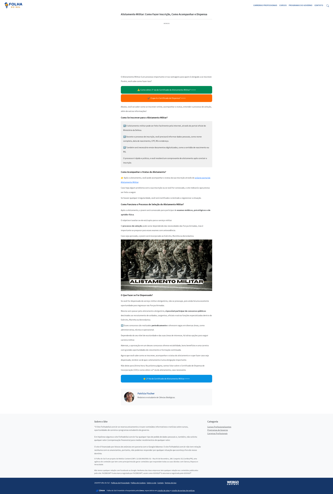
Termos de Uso (170, 483)
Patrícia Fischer (146, 393)
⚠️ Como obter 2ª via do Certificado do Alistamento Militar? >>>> (166, 89)
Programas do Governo (300, 5)
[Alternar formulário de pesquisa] (327, 5)
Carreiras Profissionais (265, 5)
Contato (318, 5)
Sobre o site (151, 483)
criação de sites (163, 490)
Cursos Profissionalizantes (219, 426)
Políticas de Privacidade (120, 483)
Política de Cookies (138, 483)
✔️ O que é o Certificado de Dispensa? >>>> (167, 98)
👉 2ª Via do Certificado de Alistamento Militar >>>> (166, 378)
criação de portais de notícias (183, 490)
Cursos (283, 5)
